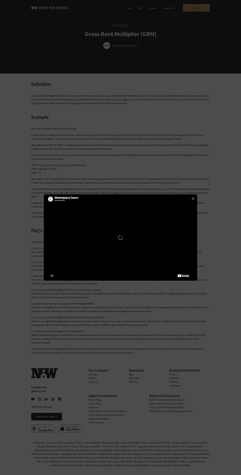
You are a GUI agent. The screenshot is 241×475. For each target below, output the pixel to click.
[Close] (193, 198)
